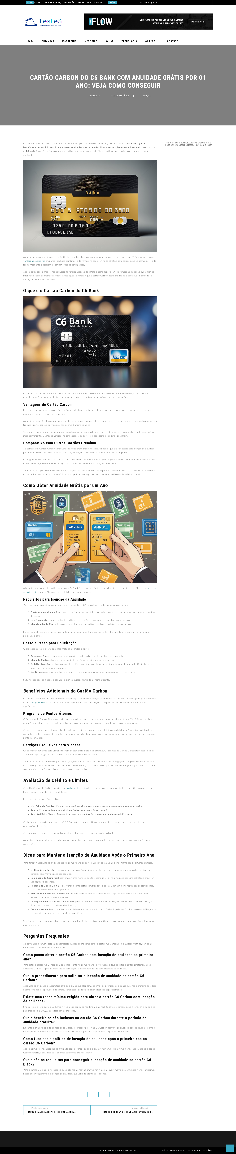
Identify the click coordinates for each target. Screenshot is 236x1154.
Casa (29, 2)
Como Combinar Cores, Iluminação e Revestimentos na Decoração (69, 2)
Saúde (112, 2)
